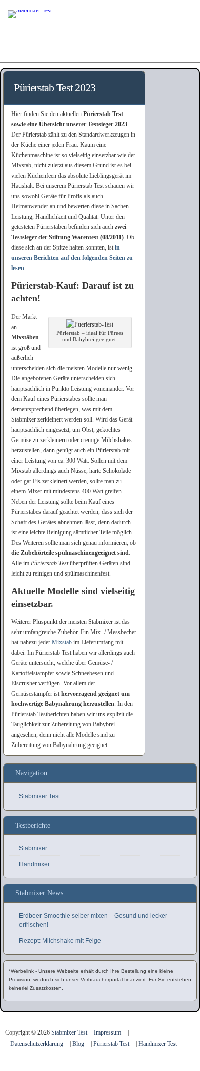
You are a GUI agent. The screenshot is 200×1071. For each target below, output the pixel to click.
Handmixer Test (157, 1043)
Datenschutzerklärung (36, 1043)
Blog (78, 1043)
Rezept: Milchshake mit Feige (60, 940)
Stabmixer (33, 848)
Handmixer (34, 864)
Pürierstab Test (111, 1043)
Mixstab (62, 642)
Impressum (107, 1032)
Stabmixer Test (39, 796)
